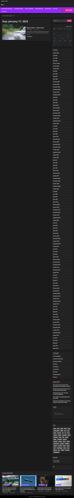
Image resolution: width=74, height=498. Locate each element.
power (60, 441)
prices (68, 441)
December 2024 (56, 87)
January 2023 (56, 141)
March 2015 (55, 348)
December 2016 (56, 293)
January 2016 (56, 322)
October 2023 (56, 118)
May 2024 (55, 100)
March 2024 (55, 105)
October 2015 (56, 330)
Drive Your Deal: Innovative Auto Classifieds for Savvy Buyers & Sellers (9, 489)
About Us (4, 11)
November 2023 (56, 115)
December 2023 (56, 113)
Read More (30, 36)
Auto (69, 428)
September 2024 (56, 94)
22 (70, 38)
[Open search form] (60, 10)
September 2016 (56, 301)
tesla (65, 448)
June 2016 (55, 309)
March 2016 (55, 317)
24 (57, 40)
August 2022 (56, 155)
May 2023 (55, 131)
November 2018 (56, 238)
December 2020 (56, 178)
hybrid (59, 435)
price (64, 441)
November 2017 (56, 264)
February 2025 (56, 81)
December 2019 (56, 209)
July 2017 (55, 275)
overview (60, 439)
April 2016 (55, 314)
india (69, 435)
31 (57, 43)
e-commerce (56, 369)
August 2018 (56, 246)
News (55, 439)
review (55, 445)
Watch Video (69, 10)
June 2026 (55, 58)
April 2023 (55, 134)
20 (65, 38)
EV (62, 433)
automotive (56, 430)
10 (57, 36)
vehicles (67, 450)
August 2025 (56, 68)
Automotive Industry (6, 8)
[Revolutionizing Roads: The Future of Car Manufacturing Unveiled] (28, 480)
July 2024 (55, 97)
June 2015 (55, 340)
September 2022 (56, 152)
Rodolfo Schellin (29, 29)
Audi (65, 428)
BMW (62, 430)
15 (70, 36)
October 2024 (56, 92)
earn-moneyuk (56, 460)
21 (67, 38)
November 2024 (56, 89)
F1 (65, 433)
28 (67, 40)
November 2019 (56, 212)
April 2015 (55, 345)
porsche (55, 441)
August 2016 (56, 304)
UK (58, 450)
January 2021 (56, 175)
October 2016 (56, 298)
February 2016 (56, 319)
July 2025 (55, 71)
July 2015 (55, 338)
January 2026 (56, 66)
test (68, 448)
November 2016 (56, 296)
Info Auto (55, 372)
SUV (54, 448)
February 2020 (56, 204)
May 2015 (55, 343)
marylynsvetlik (56, 461)
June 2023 (55, 128)
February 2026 (56, 63)
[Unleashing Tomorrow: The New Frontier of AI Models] (46, 480)
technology (59, 448)
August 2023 (56, 123)
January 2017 (56, 290)
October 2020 (56, 183)
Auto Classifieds (29, 8)
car (65, 430)
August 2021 (56, 157)
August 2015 (56, 335)
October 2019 (56, 215)
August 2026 (56, 53)
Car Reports (48, 8)
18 (59, 38)
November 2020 (56, 181)
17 (57, 38)
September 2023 (56, 121)
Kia (63, 437)
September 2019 (56, 217)
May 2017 (55, 280)
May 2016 (55, 311)
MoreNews (36, 496)
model (66, 437)
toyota (55, 450)
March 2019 (55, 233)
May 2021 (55, 165)
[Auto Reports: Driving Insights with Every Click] (63, 480)
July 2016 (55, 306)
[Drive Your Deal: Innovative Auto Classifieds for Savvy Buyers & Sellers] (10, 480)
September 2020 (56, 186)
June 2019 (55, 225)
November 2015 (56, 327)
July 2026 (55, 55)
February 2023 (56, 139)
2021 (58, 428)
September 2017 (56, 270)
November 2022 (56, 147)
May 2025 (55, 76)
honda (55, 435)
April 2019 (55, 230)
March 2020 (55, 202)
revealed (67, 443)
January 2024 (56, 110)
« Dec (54, 45)
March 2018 (55, 256)
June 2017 (55, 277)
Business (55, 364)
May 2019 (55, 228)
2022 (62, 428)
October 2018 (56, 241)
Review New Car (39, 8)
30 (54, 43)
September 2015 (56, 332)
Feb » (70, 45)
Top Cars (55, 8)
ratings (62, 443)
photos (64, 439)
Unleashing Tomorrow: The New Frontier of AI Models (45, 488)
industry (56, 437)
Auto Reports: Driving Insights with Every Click (63, 488)
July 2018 (55, 249)
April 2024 (55, 102)
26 (62, 40)
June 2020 (55, 194)
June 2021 (55, 162)
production (56, 443)
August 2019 (56, 220)
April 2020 (55, 199)
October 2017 (56, 267)
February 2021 (56, 173)
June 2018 (55, 251)
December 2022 (56, 144)
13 (65, 36)
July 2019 (55, 222)
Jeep (60, 437)
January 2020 (56, 207)
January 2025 (56, 84)
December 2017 (56, 262)
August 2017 (56, 272)
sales (64, 445)
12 (62, 36)
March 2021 (55, 170)
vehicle (62, 450)
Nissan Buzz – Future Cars (14, 32)
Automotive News (18, 8)
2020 (55, 428)
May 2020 (55, 196)
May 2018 (55, 254)
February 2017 (56, 288)
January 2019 (56, 236)
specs (68, 445)
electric (59, 433)
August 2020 (56, 189)
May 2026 (55, 60)
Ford (68, 433)
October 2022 (56, 149)
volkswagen (56, 452)
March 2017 (55, 285)
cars (68, 430)
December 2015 (56, 324)
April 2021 (55, 168)
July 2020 (55, 191)
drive (55, 433)
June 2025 (55, 73)
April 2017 (55, 283)
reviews (60, 445)
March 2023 (55, 136)
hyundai (64, 435)
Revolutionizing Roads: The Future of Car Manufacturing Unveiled (27, 489)
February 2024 (56, 107)
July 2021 (55, 160)
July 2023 (55, 126)
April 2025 (55, 79)
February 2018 (56, 259)
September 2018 (56, 243)
